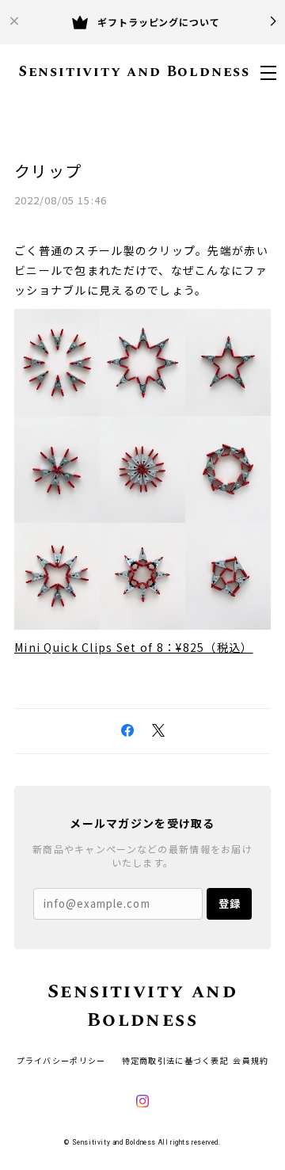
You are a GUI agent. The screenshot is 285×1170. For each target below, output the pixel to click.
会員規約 (250, 1060)
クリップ (48, 170)
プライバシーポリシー (61, 1060)
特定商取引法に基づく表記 (175, 1060)
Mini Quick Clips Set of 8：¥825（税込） (133, 647)
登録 (229, 903)
